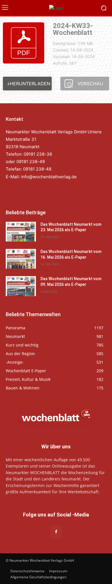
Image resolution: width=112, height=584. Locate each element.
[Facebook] (55, 531)
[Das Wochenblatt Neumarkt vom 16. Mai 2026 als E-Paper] (21, 259)
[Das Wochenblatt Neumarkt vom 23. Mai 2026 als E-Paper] (21, 231)
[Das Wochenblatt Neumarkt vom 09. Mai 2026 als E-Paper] (21, 286)
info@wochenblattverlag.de (49, 176)
